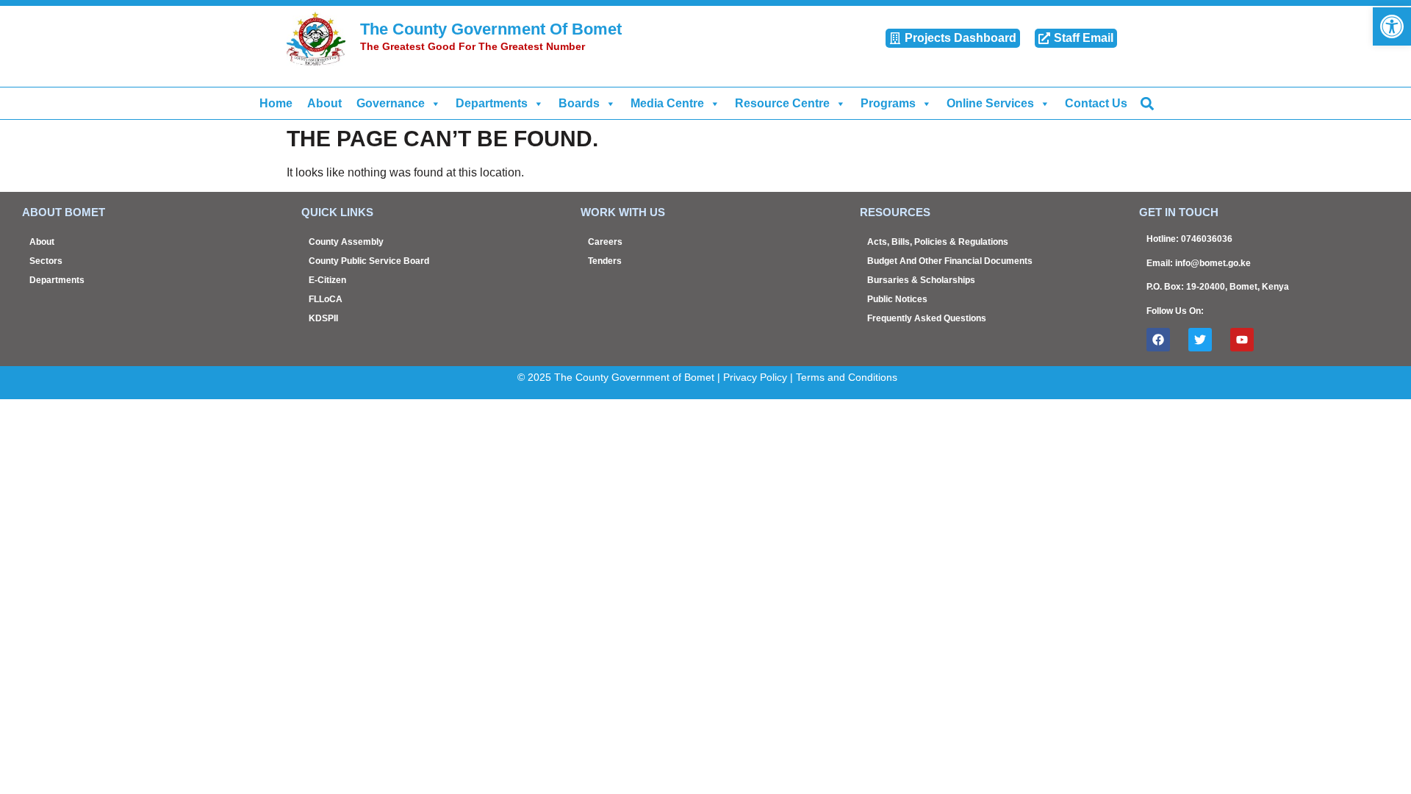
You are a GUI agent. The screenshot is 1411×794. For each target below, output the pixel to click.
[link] (1392, 26)
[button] (1147, 103)
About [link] (324, 103)
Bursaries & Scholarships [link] (921, 280)
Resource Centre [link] (782, 103)
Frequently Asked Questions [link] (926, 318)
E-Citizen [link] (327, 280)
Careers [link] (605, 242)
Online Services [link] (990, 103)
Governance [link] (390, 103)
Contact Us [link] (1096, 103)
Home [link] (275, 103)
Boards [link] (579, 103)
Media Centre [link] (667, 103)
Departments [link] (492, 103)
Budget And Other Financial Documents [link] (950, 261)
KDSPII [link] (323, 318)
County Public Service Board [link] (369, 261)
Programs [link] (888, 103)
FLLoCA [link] (325, 299)
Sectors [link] (45, 261)
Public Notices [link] (897, 299)
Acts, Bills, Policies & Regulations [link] (937, 242)
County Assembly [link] (346, 242)
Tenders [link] (605, 261)
